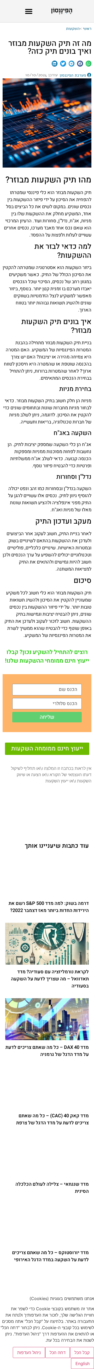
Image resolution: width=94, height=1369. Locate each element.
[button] (28, 11)
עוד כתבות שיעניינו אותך (57, 845)
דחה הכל (58, 1352)
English (82, 1363)
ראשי (87, 28)
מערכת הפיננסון (73, 75)
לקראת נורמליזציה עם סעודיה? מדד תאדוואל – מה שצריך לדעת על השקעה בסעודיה (50, 979)
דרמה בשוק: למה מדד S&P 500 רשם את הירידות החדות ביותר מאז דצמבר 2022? (49, 907)
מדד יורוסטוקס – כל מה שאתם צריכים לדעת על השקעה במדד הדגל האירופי (50, 1256)
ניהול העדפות (29, 1352)
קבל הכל (82, 1352)
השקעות (73, 28)
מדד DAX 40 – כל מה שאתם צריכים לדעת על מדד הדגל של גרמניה (47, 1051)
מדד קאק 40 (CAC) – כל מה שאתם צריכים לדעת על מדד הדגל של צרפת (52, 1119)
